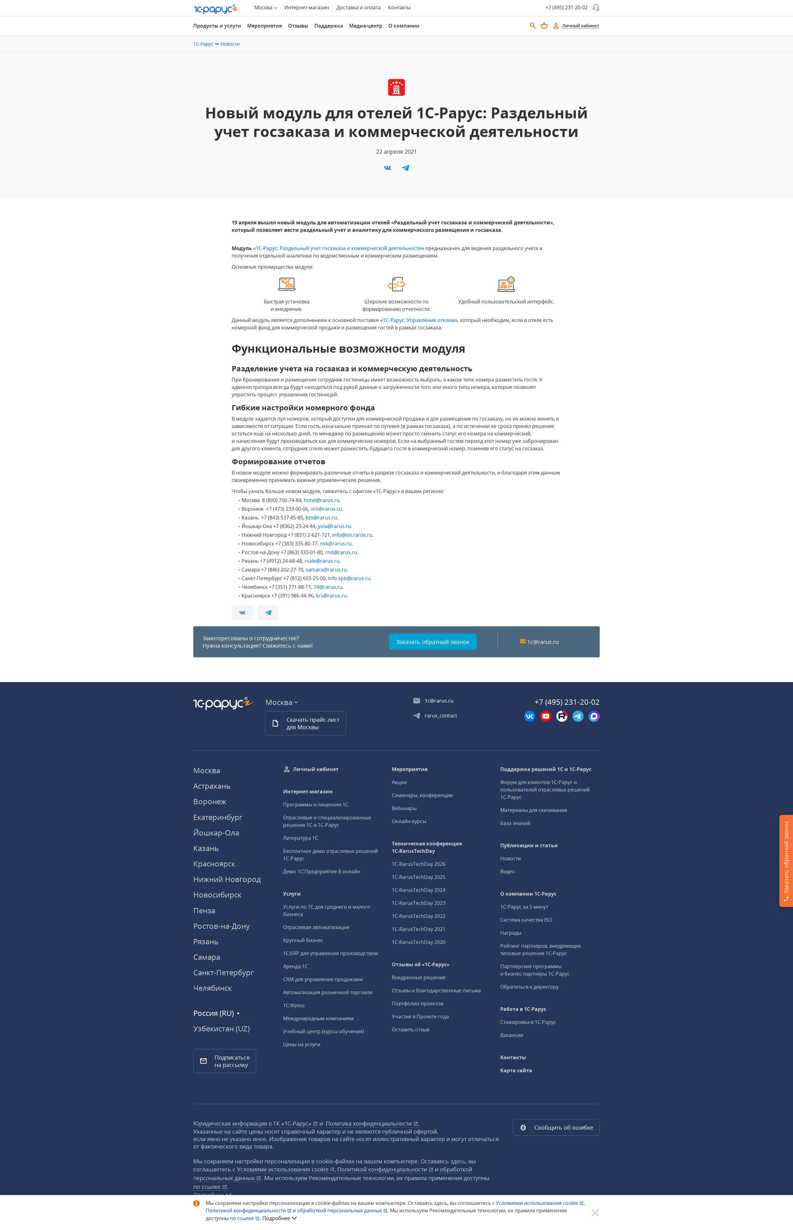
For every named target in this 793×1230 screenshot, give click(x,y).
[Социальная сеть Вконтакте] (529, 716)
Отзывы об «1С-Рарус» (420, 964)
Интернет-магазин (306, 7)
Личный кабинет (316, 769)
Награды (510, 932)
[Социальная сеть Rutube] (561, 716)
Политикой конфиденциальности (246, 1210)
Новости (230, 44)
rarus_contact (441, 715)
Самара (206, 957)
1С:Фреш (293, 1005)
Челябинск (212, 988)
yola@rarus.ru (334, 526)
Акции (399, 782)
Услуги (292, 893)
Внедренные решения (418, 977)
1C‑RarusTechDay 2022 (418, 916)
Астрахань (211, 786)
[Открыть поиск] (533, 25)
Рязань (205, 941)
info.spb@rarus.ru (349, 578)
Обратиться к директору (529, 986)
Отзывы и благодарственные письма (436, 990)
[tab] (217, 25)
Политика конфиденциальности (369, 1123)
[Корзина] (544, 25)
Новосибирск (217, 894)
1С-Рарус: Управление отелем (419, 320)
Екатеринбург (217, 817)
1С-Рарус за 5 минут (524, 906)
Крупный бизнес (303, 940)
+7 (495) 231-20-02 (566, 7)
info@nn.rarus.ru (352, 534)
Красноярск (214, 863)
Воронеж (209, 801)
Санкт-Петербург (223, 972)
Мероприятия (264, 25)
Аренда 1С (295, 966)
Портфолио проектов (417, 1003)
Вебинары (404, 808)
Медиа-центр (365, 25)
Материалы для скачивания (533, 810)
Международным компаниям (318, 1018)
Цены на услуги (301, 1044)
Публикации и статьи (529, 845)
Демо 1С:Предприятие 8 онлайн (321, 871)
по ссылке (207, 1186)
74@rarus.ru (328, 587)
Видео (507, 871)
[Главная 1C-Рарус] (216, 9)
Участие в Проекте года (420, 1016)
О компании (403, 25)
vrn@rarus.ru (326, 508)
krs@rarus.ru (331, 595)
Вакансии (511, 1035)
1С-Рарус (203, 44)
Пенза (204, 910)
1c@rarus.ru (543, 642)
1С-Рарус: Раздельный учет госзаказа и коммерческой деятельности (338, 248)
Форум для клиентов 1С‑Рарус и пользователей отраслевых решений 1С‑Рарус (545, 789)
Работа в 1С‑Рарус (523, 1009)
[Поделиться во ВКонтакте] (388, 169)
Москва (206, 770)
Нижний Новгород (227, 879)
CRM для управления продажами (323, 979)
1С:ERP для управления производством (330, 953)
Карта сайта (516, 1070)
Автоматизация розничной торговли (327, 992)
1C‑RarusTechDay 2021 (418, 929)
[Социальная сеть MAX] (594, 716)
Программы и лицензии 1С (315, 804)
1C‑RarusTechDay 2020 (418, 942)
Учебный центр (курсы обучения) (323, 1031)
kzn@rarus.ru (321, 517)
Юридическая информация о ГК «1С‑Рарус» (253, 1123)
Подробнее (276, 1218)
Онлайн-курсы (409, 821)
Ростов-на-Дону (221, 926)
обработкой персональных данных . (343, 1210)
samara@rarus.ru (326, 569)
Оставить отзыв (410, 1029)
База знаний (515, 823)
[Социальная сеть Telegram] (578, 716)
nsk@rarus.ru (336, 543)
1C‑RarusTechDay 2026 (418, 864)
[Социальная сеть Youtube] (545, 716)
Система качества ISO (526, 919)
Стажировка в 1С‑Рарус (528, 1022)
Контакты (399, 7)
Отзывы (298, 25)
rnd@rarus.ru (341, 552)
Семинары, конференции (422, 795)
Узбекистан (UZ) (221, 1029)
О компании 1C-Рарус (528, 893)
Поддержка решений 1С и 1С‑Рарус (545, 769)
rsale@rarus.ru (322, 561)
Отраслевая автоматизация (316, 927)
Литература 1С (300, 838)
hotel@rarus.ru (322, 500)
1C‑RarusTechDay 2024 (418, 890)
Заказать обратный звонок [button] (432, 642)
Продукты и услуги (217, 25)
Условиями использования (540, 1203)
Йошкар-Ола (216, 832)
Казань (206, 848)
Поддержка (328, 25)
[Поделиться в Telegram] (405, 169)
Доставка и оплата (358, 7)
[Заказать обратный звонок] (596, 7)
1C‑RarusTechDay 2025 (418, 877)
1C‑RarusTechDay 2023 (418, 903)
